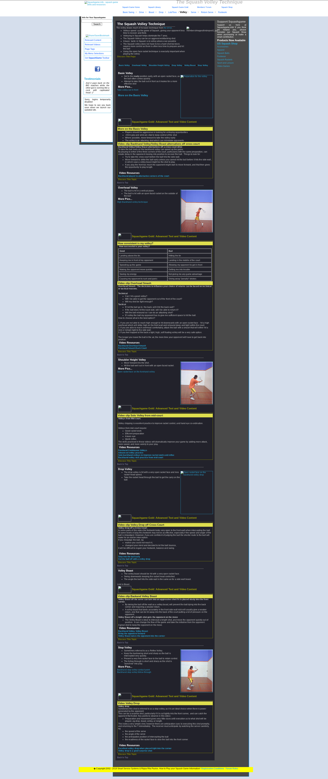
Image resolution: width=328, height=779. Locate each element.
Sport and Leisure (225, 63)
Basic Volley (124, 65)
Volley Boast (190, 65)
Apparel (220, 50)
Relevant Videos (92, 44)
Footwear (221, 56)
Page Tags (90, 49)
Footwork (222, 12)
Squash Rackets (224, 59)
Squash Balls (223, 53)
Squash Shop (227, 7)
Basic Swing (128, 12)
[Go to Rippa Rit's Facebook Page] (97, 71)
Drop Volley (177, 65)
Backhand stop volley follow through (134, 672)
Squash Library (154, 7)
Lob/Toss (172, 12)
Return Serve (207, 12)
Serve (193, 12)
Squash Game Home (131, 7)
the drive (168, 28)
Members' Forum (204, 7)
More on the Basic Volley (133, 95)
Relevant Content (93, 40)
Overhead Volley (139, 65)
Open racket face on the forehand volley (136, 372)
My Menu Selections (94, 53)
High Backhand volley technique (132, 202)
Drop (161, 12)
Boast (151, 12)
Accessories (222, 46)
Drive (141, 12)
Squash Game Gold (180, 7)
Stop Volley (203, 65)
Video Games (223, 66)
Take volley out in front (127, 90)
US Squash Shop (227, 43)
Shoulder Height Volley (159, 65)
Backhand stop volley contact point (133, 670)
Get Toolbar (97, 58)
